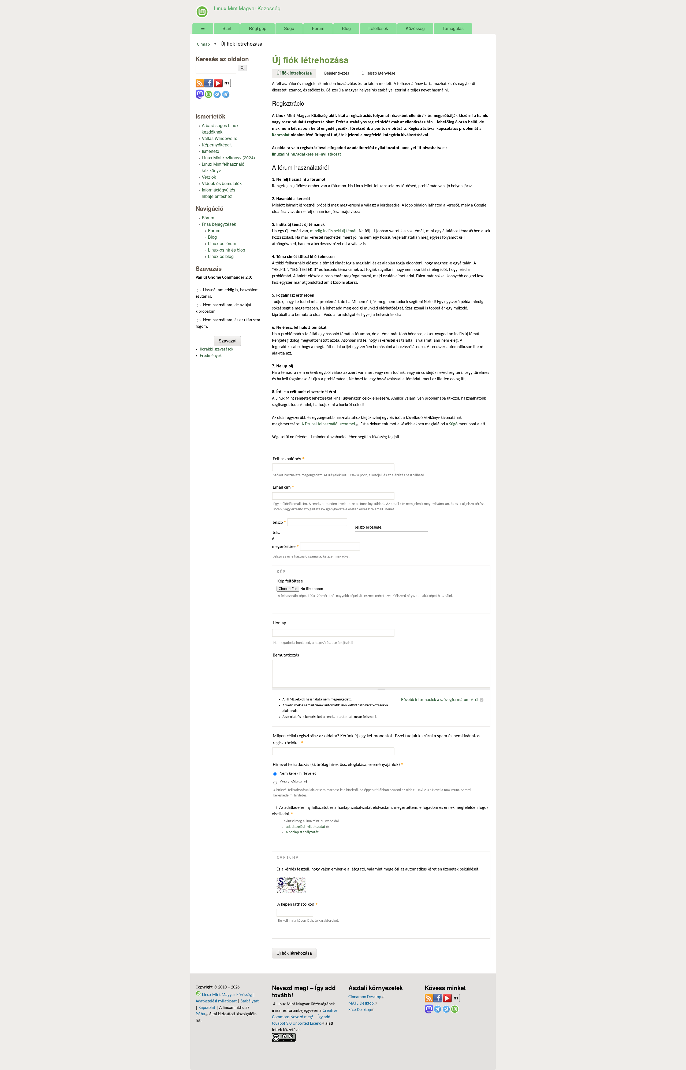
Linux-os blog (221, 256)
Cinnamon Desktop (366, 997)
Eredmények (211, 356)
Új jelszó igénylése (378, 73)
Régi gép (257, 28)
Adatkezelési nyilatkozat (216, 1001)
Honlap (279, 623)
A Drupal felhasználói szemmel (329, 424)
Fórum (318, 28)
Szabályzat (250, 1001)
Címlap (203, 44)
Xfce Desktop (361, 1010)
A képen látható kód (297, 904)
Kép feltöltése (290, 581)
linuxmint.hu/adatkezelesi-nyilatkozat (306, 154)
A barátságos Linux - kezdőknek (221, 128)
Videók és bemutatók (222, 183)
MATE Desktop (362, 1003)
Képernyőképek (217, 145)
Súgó (289, 28)
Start (226, 28)
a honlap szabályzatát (302, 832)
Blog (346, 28)
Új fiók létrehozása (296, 73)
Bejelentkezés (336, 73)
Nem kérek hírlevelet (297, 774)
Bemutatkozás (286, 655)
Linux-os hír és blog (226, 250)
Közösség (415, 28)
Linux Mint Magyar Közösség (247, 8)
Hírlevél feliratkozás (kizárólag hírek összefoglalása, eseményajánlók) (338, 764)
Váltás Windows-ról (220, 138)
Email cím (283, 487)
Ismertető (210, 151)
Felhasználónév (289, 458)
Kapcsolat (207, 1008)
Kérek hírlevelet (293, 782)
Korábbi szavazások (216, 349)
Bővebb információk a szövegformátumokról (439, 700)
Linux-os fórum (222, 243)
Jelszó (279, 523)
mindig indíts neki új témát (333, 231)
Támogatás (453, 28)
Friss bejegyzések (219, 224)
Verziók (209, 177)
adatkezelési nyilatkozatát (305, 827)
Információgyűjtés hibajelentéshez (218, 193)
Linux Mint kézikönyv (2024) (228, 157)
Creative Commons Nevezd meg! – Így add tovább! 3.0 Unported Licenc (304, 1017)
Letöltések (378, 28)
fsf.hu (202, 1014)
